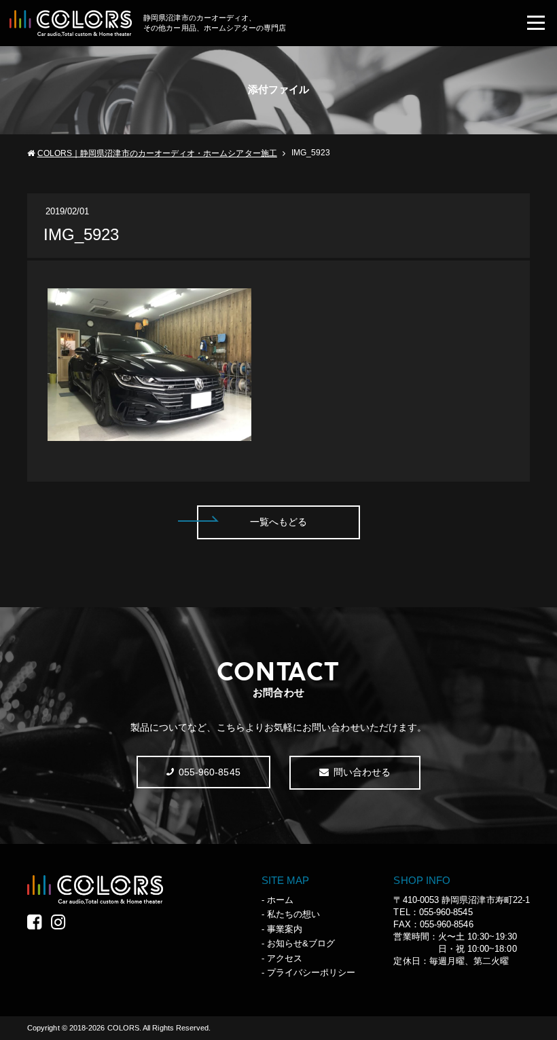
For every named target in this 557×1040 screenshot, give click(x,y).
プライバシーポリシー (311, 972)
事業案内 (284, 929)
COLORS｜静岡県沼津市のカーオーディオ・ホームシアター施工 (157, 153)
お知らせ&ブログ (301, 943)
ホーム (280, 900)
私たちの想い (293, 914)
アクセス (284, 958)
